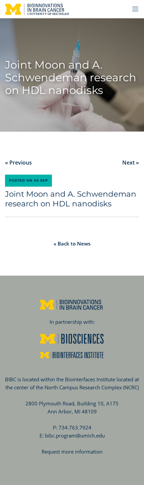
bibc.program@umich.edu (75, 435)
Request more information (72, 451)
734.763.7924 (75, 427)
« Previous (18, 162)
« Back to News (72, 243)
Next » (130, 162)
